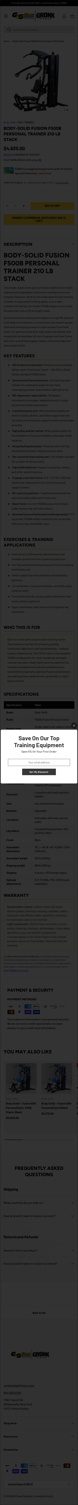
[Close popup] (74, 725)
